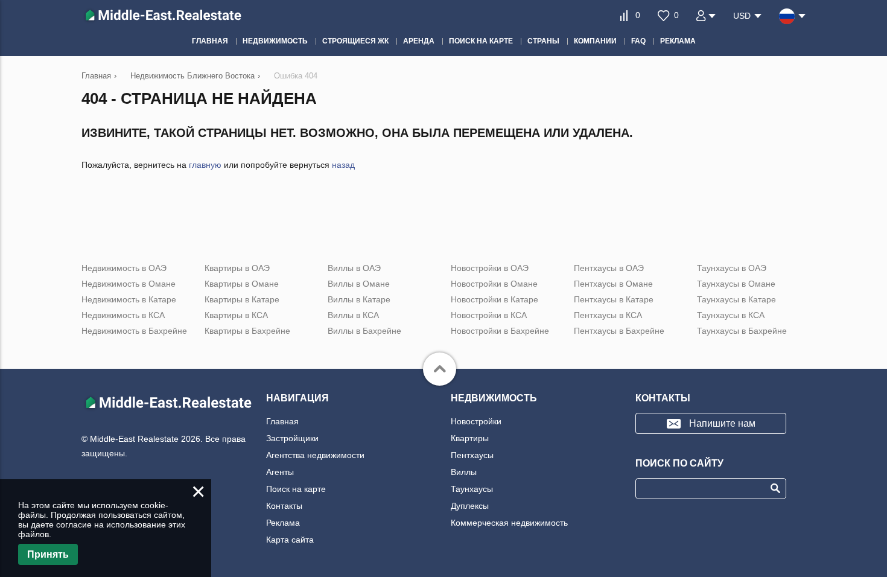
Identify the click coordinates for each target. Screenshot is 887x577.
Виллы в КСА (353, 315)
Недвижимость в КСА (123, 315)
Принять (48, 554)
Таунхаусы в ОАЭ (731, 268)
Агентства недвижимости (315, 455)
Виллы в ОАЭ (354, 268)
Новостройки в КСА (489, 315)
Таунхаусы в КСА (731, 315)
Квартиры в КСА (236, 315)
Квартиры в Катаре (242, 299)
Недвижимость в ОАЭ (124, 268)
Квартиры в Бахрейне (247, 331)
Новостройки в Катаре (494, 299)
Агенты (280, 472)
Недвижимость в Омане (128, 283)
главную (205, 165)
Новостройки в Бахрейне (500, 331)
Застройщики (292, 438)
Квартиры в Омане (242, 283)
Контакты (284, 506)
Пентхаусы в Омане (613, 283)
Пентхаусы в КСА (608, 315)
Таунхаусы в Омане (736, 283)
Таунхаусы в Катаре (736, 299)
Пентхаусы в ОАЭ (609, 268)
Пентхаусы (472, 455)
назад (343, 165)
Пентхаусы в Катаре (613, 299)
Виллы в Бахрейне (364, 331)
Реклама (283, 523)
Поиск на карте (296, 489)
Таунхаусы (472, 489)
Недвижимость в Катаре (128, 299)
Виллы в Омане (359, 283)
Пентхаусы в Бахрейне (619, 331)
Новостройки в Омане (494, 283)
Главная (282, 421)
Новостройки (476, 421)
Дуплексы (470, 506)
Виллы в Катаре (359, 299)
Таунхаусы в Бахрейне (742, 331)
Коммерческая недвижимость (509, 523)
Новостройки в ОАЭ (490, 268)
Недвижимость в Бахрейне (134, 331)
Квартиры (470, 438)
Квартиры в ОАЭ (237, 268)
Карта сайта (290, 539)
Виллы (464, 472)
